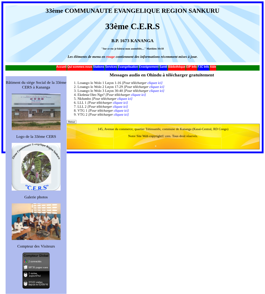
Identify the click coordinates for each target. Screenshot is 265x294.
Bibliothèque (177, 66)
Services (111, 66)
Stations (98, 66)
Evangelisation (128, 66)
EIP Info (191, 66)
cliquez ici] (154, 83)
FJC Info (203, 66)
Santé (163, 66)
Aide (213, 66)
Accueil (61, 66)
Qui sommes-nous (79, 66)
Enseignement (149, 66)
